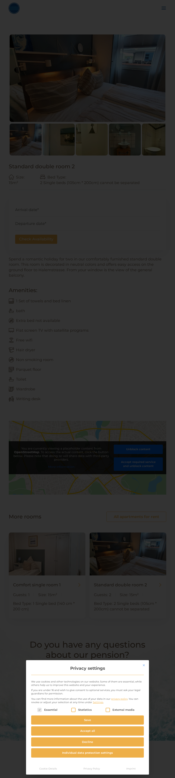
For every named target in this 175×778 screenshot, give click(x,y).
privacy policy (119, 698)
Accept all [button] (87, 730)
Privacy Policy (91, 768)
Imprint (131, 768)
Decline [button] (87, 742)
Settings (98, 702)
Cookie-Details (48, 768)
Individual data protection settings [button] (87, 752)
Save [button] (87, 720)
